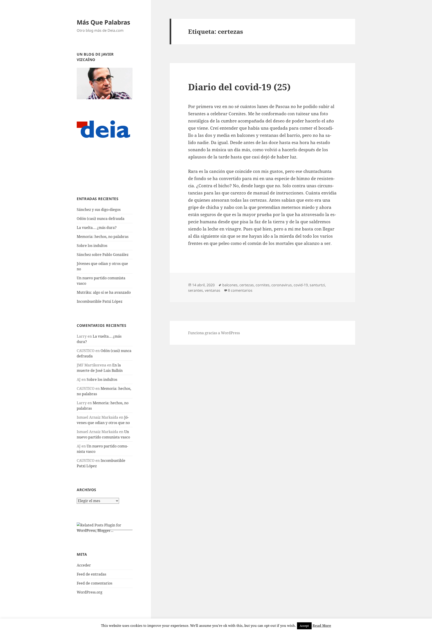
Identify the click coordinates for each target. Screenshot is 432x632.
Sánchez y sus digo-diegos (99, 209)
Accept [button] (304, 626)
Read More (322, 625)
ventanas (212, 290)
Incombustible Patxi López (99, 301)
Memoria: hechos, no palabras (102, 236)
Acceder (84, 565)
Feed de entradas (91, 574)
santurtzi (317, 284)
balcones (230, 284)
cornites (263, 284)
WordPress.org (89, 592)
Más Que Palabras (103, 22)
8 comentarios (240, 290)
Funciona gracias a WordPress (214, 332)
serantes (195, 290)
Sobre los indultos (92, 245)
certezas (246, 284)
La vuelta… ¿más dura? (97, 227)
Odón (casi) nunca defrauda (100, 218)
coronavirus (281, 284)
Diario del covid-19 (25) (239, 87)
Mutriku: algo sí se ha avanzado (104, 292)
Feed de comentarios (94, 583)
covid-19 (301, 284)
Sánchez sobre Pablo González (102, 254)
